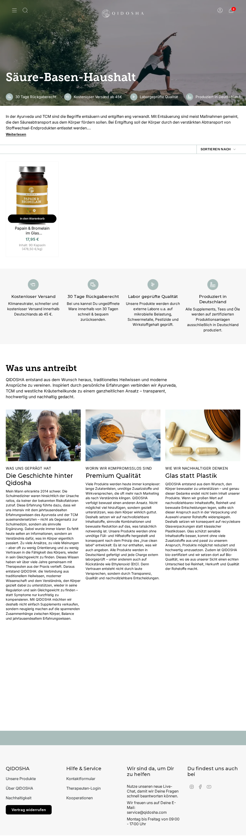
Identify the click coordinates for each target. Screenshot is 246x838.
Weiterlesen (16, 134)
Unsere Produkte (21, 778)
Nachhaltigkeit (18, 797)
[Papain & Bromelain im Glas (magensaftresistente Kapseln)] (32, 195)
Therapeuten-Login (83, 788)
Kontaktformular (80, 778)
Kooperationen (79, 797)
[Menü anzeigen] (14, 10)
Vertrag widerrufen (29, 809)
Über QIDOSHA (19, 788)
